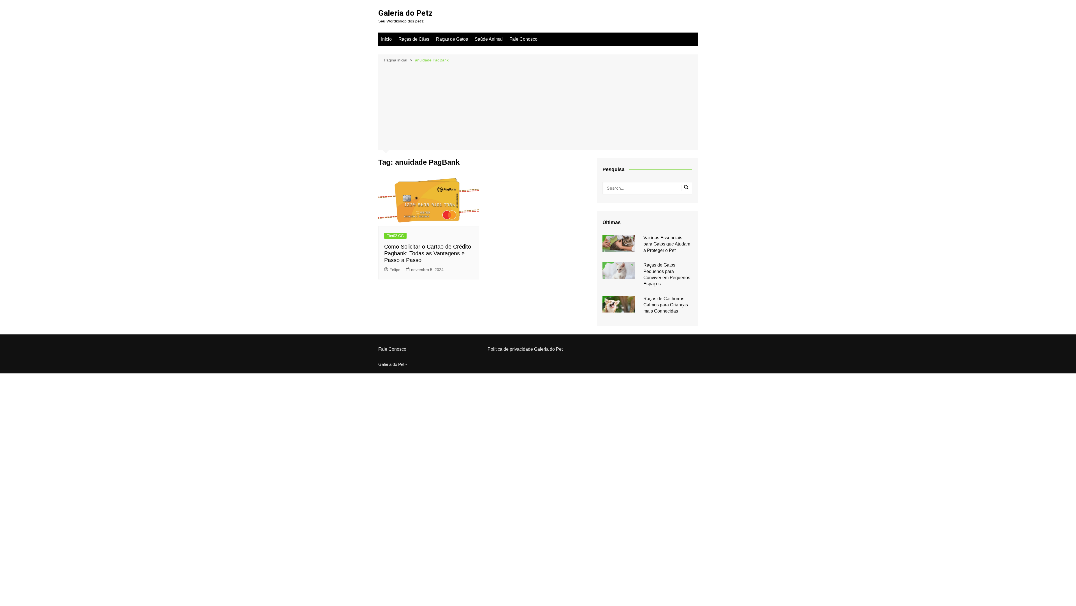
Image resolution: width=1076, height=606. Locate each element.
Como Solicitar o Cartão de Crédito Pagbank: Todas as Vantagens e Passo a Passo (427, 253)
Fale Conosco (523, 39)
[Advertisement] (538, 105)
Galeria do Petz (405, 13)
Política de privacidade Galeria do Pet (525, 349)
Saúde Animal (489, 39)
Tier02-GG (395, 236)
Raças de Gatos (452, 39)
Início (386, 39)
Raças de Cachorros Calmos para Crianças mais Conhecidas (665, 305)
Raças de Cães (413, 39)
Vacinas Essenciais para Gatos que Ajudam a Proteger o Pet (666, 244)
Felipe (394, 269)
